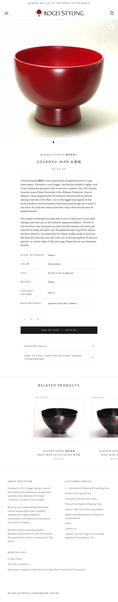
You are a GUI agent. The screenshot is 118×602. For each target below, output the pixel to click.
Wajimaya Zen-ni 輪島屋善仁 (59, 154)
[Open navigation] (6, 13)
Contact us (70, 528)
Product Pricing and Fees (78, 493)
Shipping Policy (36, 346)
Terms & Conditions (18, 564)
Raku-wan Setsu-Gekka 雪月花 (59, 454)
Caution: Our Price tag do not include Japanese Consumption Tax (84, 535)
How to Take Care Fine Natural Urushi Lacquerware (53, 357)
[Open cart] (111, 13)
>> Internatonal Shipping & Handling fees (87, 488)
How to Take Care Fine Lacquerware (84, 509)
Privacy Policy (15, 558)
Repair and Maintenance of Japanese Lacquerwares (84, 516)
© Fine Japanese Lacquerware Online (33, 593)
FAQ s (68, 523)
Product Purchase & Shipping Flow (83, 503)
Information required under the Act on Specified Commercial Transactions (47, 569)
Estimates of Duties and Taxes (81, 498)
